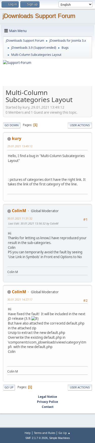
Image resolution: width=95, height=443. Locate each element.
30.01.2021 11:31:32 (19, 218)
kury (16, 138)
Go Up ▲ (64, 433)
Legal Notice (47, 397)
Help (28, 433)
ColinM (19, 210)
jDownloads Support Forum (39, 15)
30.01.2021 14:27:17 (19, 299)
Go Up (9, 387)
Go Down (12, 125)
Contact (47, 407)
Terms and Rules (44, 433)
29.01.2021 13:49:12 (19, 146)
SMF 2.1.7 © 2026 (36, 437)
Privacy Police (47, 402)
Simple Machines (59, 437)
